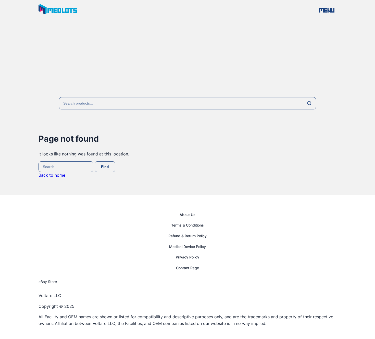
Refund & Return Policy (187, 236)
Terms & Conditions (187, 225)
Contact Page (187, 268)
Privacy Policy (187, 257)
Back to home (52, 175)
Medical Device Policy (187, 246)
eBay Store (48, 281)
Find (105, 167)
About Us (187, 214)
